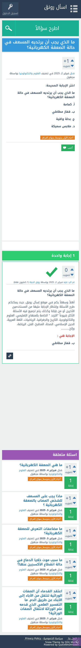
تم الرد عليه (69, 282)
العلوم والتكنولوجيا (29, 73)
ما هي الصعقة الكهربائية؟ (41, 465)
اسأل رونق (55, 7)
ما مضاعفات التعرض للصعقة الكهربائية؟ (40, 531)
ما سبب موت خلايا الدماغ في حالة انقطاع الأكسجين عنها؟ (39, 562)
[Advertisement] (40, 195)
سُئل (72, 73)
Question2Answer (68, 644)
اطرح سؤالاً (47, 28)
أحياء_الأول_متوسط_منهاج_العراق (57, 137)
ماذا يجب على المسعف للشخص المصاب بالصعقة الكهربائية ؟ (42, 500)
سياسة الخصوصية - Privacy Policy (44, 638)
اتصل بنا (72, 638)
